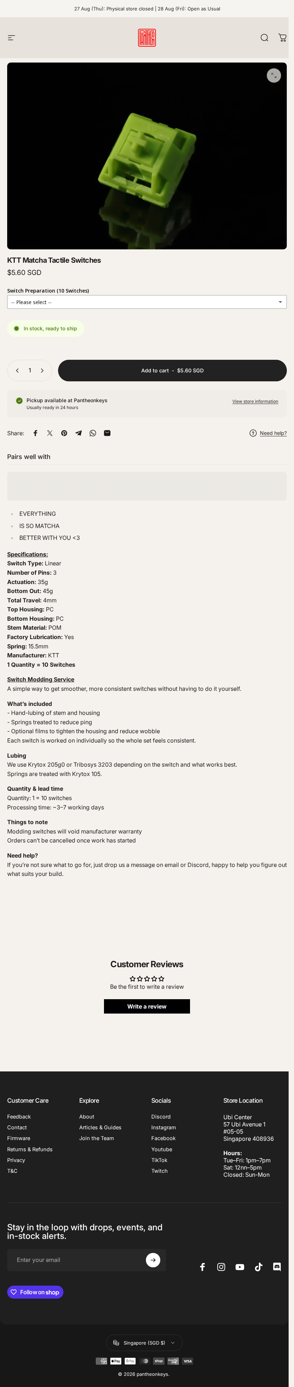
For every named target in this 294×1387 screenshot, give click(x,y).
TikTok (159, 1160)
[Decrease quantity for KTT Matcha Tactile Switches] (16, 370)
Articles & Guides (100, 1127)
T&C (12, 1171)
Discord (161, 1116)
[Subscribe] (153, 1260)
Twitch (159, 1171)
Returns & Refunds (30, 1149)
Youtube (161, 1149)
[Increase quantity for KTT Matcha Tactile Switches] (43, 370)
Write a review (147, 1006)
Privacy (16, 1160)
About (86, 1116)
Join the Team (96, 1138)
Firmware (18, 1138)
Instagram (163, 1127)
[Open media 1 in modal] (274, 75)
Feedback (19, 1116)
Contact (17, 1127)
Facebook (163, 1138)
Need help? (273, 433)
